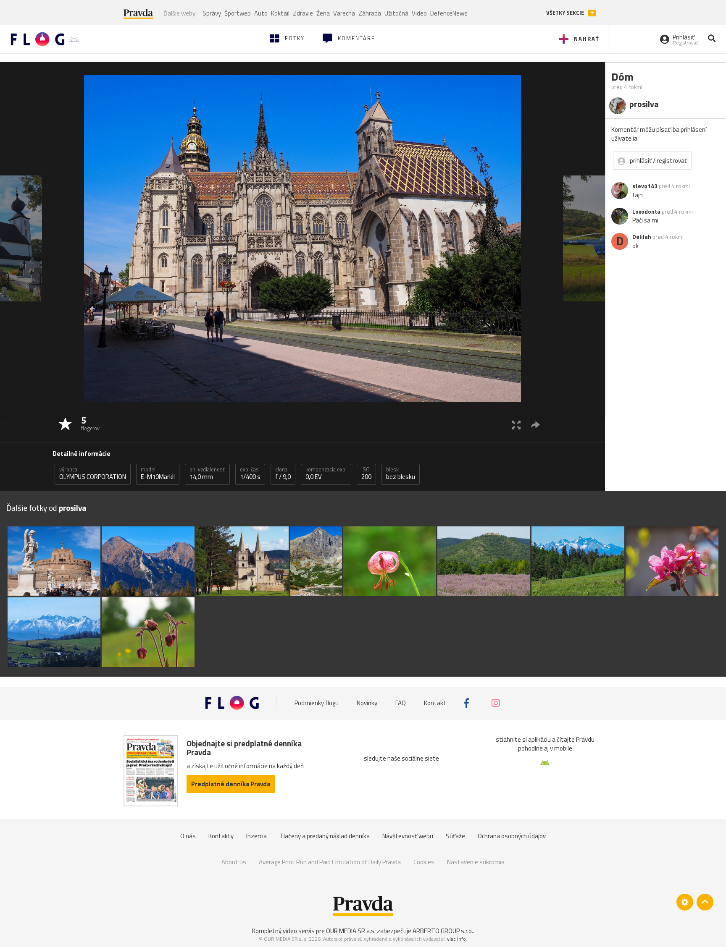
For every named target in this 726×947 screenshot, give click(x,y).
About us (233, 862)
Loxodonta (646, 211)
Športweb (237, 13)
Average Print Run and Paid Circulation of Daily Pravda (330, 862)
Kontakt (435, 703)
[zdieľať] (535, 424)
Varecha (344, 13)
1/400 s (250, 473)
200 (366, 473)
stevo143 (645, 186)
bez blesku (400, 473)
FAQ (400, 703)
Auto (261, 13)
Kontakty (221, 836)
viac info (456, 939)
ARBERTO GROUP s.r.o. (443, 931)
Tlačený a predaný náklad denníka (324, 836)
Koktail (280, 13)
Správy (212, 13)
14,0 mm (207, 473)
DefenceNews (449, 13)
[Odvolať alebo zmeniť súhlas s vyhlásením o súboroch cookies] (684, 902)
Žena (323, 13)
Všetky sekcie (565, 13)
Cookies (423, 862)
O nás (188, 836)
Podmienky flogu (317, 703)
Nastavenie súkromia (476, 862)
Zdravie (303, 13)
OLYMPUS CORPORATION (92, 473)
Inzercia (256, 836)
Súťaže (455, 836)
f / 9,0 (283, 473)
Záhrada (369, 13)
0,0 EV (326, 473)
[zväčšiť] (516, 424)
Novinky (367, 703)
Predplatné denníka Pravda (230, 784)
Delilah (641, 237)
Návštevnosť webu (407, 836)
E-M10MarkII (158, 473)
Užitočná (396, 13)
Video (419, 13)
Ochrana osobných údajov (512, 836)
